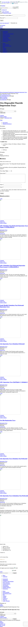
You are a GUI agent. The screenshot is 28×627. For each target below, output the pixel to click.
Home (1, 92)
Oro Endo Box (3, 99)
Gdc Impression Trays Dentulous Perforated (12, 344)
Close (1, 120)
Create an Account (7, 13)
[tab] (15, 122)
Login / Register (6, 601)
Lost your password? (4, 23)
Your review (3, 173)
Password (2, 17)
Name (1, 184)
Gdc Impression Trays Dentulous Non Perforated (13, 458)
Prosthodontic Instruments (14, 92)
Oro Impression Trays (5, 96)
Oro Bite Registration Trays (7, 420)
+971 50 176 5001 (5, 2)
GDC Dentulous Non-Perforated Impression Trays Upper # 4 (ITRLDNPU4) (14, 226)
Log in (2, 20)
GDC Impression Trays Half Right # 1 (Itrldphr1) (14, 382)
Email (1, 187)
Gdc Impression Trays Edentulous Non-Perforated (14, 495)
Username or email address (6, 15)
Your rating (3, 171)
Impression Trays (23, 92)
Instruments (5, 92)
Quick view (2, 221)
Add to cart (3, 112)
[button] (14, 152)
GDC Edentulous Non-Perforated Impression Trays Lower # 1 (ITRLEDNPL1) (12, 266)
